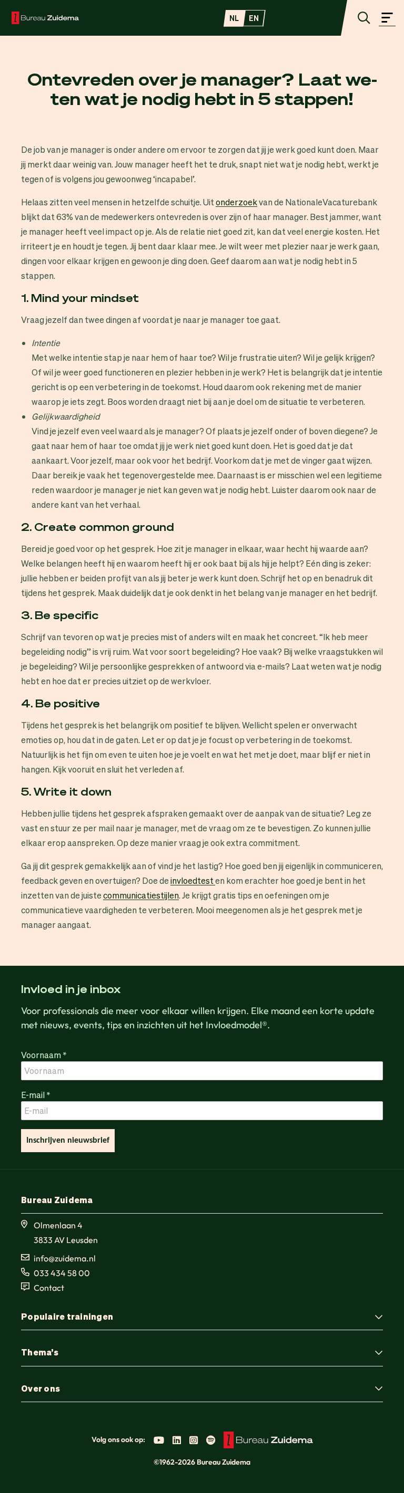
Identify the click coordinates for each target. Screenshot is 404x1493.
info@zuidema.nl (65, 1258)
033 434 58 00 (62, 1273)
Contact (49, 1287)
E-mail (35, 1094)
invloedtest (192, 880)
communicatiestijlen (141, 895)
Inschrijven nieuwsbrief (67, 1140)
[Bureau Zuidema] (45, 18)
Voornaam (44, 1054)
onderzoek (236, 201)
